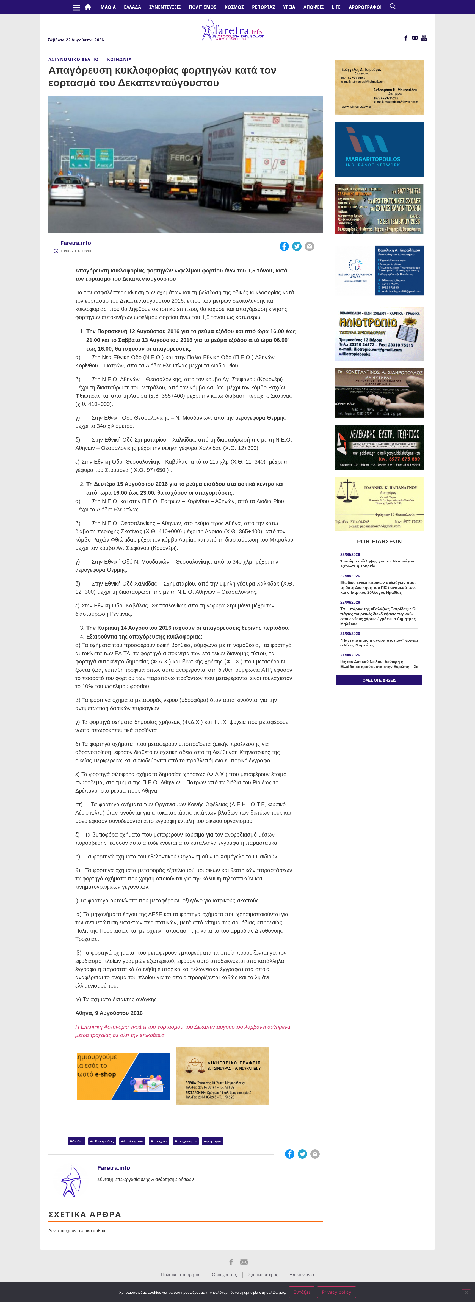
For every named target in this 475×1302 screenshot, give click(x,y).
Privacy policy (336, 1292)
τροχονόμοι (187, 1141)
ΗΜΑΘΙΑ (106, 7)
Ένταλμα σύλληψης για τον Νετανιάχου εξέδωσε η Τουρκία (377, 563)
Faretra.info (75, 243)
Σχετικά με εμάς (263, 1274)
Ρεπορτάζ (263, 7)
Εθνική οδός (103, 1141)
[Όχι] (466, 1291)
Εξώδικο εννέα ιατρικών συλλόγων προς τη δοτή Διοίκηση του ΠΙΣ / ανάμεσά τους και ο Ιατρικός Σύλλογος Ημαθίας (378, 587)
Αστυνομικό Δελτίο (73, 59)
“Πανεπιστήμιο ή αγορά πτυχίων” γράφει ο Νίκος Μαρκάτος (379, 642)
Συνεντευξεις (165, 7)
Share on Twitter (297, 246)
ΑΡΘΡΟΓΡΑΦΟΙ (365, 7)
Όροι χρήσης (224, 1274)
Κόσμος (234, 7)
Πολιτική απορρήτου (181, 1274)
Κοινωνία (119, 59)
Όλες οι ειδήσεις (379, 680)
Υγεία (289, 7)
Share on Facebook (284, 246)
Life (336, 7)
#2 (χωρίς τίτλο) (89, 7)
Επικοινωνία (301, 1274)
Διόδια (77, 1141)
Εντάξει (302, 1292)
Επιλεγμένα (133, 1141)
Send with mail (309, 246)
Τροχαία (160, 1141)
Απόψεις (313, 7)
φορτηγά (213, 1141)
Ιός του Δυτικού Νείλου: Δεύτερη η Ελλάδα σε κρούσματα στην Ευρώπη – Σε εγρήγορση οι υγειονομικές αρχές (379, 666)
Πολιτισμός (202, 7)
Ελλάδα (132, 7)
